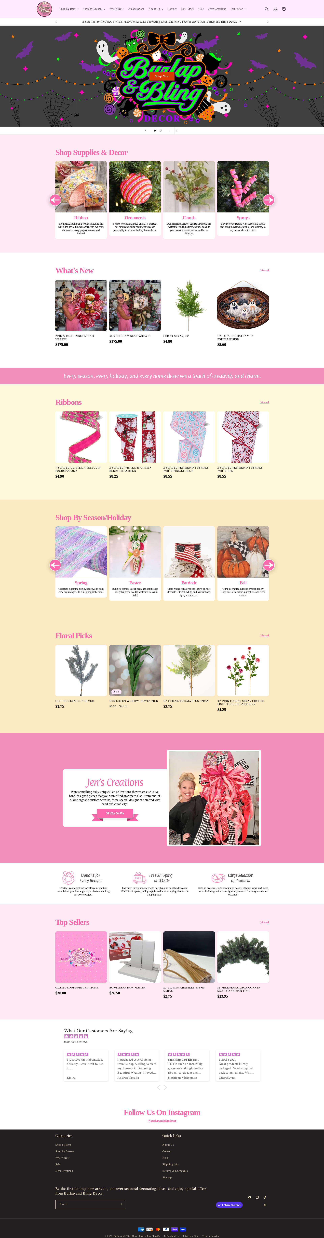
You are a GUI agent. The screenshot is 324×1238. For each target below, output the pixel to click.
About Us (168, 1144)
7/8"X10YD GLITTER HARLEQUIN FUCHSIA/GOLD (78, 469)
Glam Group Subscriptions (76, 987)
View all (264, 270)
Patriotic (189, 563)
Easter (135, 563)
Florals (189, 200)
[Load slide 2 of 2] (161, 131)
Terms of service (210, 1236)
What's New (62, 1157)
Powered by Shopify (149, 1236)
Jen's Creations (64, 1170)
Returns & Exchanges (175, 1170)
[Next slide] (169, 130)
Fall (243, 563)
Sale (57, 1164)
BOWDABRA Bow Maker (127, 987)
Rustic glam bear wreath (130, 336)
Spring (81, 562)
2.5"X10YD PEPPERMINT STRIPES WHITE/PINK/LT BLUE (186, 469)
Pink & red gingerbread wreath (74, 338)
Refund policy (171, 1236)
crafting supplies (149, 891)
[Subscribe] (120, 1204)
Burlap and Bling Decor (126, 1236)
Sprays (243, 198)
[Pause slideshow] (178, 130)
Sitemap (167, 1177)
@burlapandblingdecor (162, 1120)
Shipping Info (170, 1164)
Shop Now (162, 76)
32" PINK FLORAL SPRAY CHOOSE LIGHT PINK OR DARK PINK (240, 703)
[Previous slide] (146, 130)
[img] (163, 1036)
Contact (166, 1151)
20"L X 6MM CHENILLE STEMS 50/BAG (184, 989)
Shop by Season (64, 1151)
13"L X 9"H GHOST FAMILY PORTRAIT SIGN (235, 338)
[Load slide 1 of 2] (155, 131)
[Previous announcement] (56, 21)
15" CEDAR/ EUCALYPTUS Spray (186, 701)
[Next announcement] (268, 21)
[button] (68, 9)
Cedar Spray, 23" (176, 336)
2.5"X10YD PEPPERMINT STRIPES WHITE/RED (240, 469)
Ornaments (135, 198)
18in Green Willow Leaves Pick (133, 701)
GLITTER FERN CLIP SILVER (74, 701)
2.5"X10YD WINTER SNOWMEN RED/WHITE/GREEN (130, 469)
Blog (165, 1157)
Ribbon (81, 200)
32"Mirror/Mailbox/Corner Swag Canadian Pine (238, 989)
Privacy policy (190, 1236)
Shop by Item (63, 1144)
